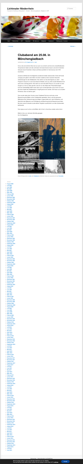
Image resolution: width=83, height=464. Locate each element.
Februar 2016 (10, 395)
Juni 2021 (9, 289)
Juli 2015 (9, 407)
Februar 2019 (10, 335)
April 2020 (9, 312)
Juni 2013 (9, 450)
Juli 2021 (9, 288)
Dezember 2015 (11, 399)
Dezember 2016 (11, 378)
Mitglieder (43, 41)
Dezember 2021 (11, 279)
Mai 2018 (9, 349)
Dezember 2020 (11, 300)
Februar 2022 (10, 276)
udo (36, 62)
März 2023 (9, 254)
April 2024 (9, 231)
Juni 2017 (9, 368)
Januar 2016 (10, 397)
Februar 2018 (10, 354)
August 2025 (10, 204)
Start (9, 41)
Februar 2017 (10, 375)
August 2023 (10, 245)
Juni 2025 (9, 207)
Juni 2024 (9, 228)
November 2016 (11, 380)
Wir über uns (36, 41)
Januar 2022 (10, 277)
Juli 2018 (9, 346)
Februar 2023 (10, 255)
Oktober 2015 (10, 402)
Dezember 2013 (11, 440)
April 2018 (9, 351)
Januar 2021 (10, 298)
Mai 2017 (9, 370)
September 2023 (11, 243)
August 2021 (10, 286)
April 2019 (9, 332)
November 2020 (11, 301)
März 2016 (9, 394)
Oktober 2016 (10, 382)
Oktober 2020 (10, 303)
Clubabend (36, 176)
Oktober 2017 (10, 361)
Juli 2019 (9, 327)
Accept (65, 461)
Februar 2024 (10, 235)
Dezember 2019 (11, 318)
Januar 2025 (10, 216)
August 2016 (10, 385)
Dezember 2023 (11, 238)
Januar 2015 (10, 417)
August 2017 (10, 365)
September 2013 (11, 445)
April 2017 (9, 371)
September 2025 (11, 202)
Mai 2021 (9, 291)
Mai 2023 (9, 250)
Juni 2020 (9, 310)
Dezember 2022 (11, 259)
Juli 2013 (9, 448)
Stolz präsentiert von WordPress (45, 458)
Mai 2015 (9, 411)
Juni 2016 (9, 388)
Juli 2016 (9, 387)
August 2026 (10, 184)
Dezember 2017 (11, 358)
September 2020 (11, 305)
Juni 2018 (9, 347)
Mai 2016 (9, 390)
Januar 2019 (10, 337)
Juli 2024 (9, 226)
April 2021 (9, 293)
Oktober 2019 (10, 322)
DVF (22, 41)
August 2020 (10, 306)
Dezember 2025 (11, 197)
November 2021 (11, 281)
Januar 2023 (10, 257)
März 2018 (9, 353)
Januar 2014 (10, 438)
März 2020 (9, 313)
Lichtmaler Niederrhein (20, 8)
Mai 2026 (9, 189)
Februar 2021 (10, 296)
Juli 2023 (9, 247)
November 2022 (11, 260)
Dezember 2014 (11, 419)
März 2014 (9, 435)
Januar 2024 (10, 236)
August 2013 (10, 447)
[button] (28, 124)
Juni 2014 (9, 429)
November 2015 (11, 400)
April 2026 (9, 190)
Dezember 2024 (11, 218)
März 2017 (9, 373)
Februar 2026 (10, 194)
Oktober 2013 (10, 443)
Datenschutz (15, 41)
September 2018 (11, 344)
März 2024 (9, 233)
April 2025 (9, 211)
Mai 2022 (9, 271)
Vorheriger (10, 46)
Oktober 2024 (10, 221)
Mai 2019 (9, 330)
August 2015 (10, 406)
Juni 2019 (9, 329)
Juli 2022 (9, 267)
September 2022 (11, 264)
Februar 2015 (10, 416)
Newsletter (27, 41)
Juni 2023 (9, 248)
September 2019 (11, 324)
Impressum (51, 41)
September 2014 (11, 424)
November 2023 (11, 240)
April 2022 (9, 272)
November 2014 (11, 421)
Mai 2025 (9, 209)
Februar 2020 (10, 315)
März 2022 (9, 274)
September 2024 (11, 223)
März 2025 (9, 213)
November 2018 (11, 341)
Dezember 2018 (11, 339)
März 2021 (9, 295)
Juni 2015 (9, 409)
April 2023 (9, 252)
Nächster (73, 46)
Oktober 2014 (10, 423)
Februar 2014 (10, 436)
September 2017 (11, 363)
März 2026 (9, 192)
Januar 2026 (10, 195)
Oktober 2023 (10, 242)
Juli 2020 (9, 308)
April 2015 (9, 412)
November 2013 (11, 441)
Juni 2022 (9, 269)
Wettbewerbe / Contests (62, 41)
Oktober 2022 (10, 262)
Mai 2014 (9, 431)
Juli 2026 (9, 185)
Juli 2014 (9, 428)
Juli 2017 (9, 366)
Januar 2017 (10, 376)
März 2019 (9, 334)
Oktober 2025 (10, 201)
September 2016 (11, 383)
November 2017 (11, 359)
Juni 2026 (9, 187)
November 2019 (11, 320)
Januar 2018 (10, 356)
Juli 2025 (9, 206)
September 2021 (11, 284)
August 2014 (10, 426)
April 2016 (9, 392)
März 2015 (9, 414)
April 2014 (9, 433)
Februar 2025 (10, 214)
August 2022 (10, 265)
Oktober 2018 (10, 342)
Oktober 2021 (10, 283)
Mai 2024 (9, 230)
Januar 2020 (10, 317)
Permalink (61, 176)
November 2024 (11, 219)
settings (56, 462)
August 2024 (10, 224)
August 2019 (10, 325)
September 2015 (11, 404)
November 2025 (11, 199)
